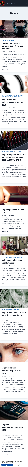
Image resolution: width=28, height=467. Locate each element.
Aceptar (4, 464)
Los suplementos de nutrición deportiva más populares (12, 46)
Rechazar (10, 464)
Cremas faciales (6, 96)
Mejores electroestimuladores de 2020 (12, 427)
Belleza (3, 95)
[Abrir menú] (27, 3)
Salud (8, 40)
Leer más (5, 69)
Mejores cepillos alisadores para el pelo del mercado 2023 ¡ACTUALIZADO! (14, 157)
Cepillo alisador (10, 151)
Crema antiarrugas (18, 95)
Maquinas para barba (15, 96)
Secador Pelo (16, 309)
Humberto (5, 51)
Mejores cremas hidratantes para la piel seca (12, 370)
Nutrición (4, 40)
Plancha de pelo (17, 206)
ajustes (11, 462)
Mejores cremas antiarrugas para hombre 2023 (13, 102)
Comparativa (9, 95)
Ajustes (16, 464)
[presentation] (14, 29)
